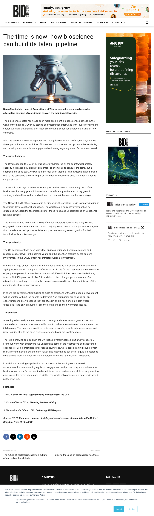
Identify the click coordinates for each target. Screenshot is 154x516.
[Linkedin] (20, 437)
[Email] (34, 437)
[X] (13, 437)
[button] (147, 22)
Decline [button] (132, 509)
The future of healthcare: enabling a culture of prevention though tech (25, 456)
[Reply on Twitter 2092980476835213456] (109, 240)
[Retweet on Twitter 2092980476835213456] (115, 240)
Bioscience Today (123, 227)
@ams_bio (129, 235)
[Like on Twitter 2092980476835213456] (120, 240)
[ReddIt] (27, 437)
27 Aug (137, 227)
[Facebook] (6, 437)
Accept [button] (119, 509)
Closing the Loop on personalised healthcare (77, 455)
